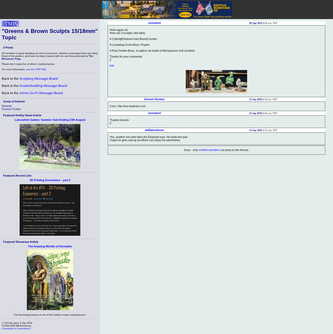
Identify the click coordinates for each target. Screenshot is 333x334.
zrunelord (154, 22)
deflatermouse (154, 130)
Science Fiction (11, 109)
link (112, 65)
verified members (209, 150)
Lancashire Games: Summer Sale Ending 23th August (50, 119)
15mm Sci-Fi (41, 93)
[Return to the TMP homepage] (10, 24)
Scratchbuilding (43, 86)
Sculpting (38, 78)
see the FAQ (36, 69)
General (7, 106)
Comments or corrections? (16, 328)
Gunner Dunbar (154, 99)
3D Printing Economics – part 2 (50, 180)
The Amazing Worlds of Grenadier (50, 246)
